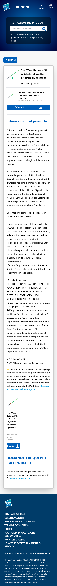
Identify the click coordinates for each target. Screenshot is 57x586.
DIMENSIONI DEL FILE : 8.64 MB (31, 101)
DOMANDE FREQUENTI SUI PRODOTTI (26, 460)
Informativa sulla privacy (20, 521)
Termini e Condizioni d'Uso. (25, 582)
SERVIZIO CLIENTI (14, 517)
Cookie (8, 529)
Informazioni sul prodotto (27, 121)
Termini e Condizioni (17, 525)
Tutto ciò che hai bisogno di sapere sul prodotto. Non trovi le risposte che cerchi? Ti (28, 475)
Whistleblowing (14, 539)
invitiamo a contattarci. (20, 478)
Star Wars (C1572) (30, 83)
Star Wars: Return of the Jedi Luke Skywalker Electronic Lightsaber (35, 74)
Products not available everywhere (27, 553)
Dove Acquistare (14, 514)
